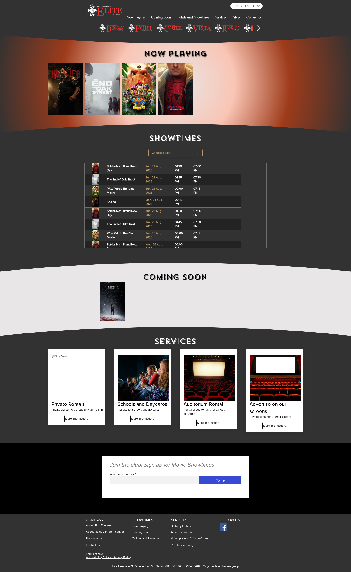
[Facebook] (223, 527)
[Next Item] (258, 28)
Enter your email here (122, 473)
